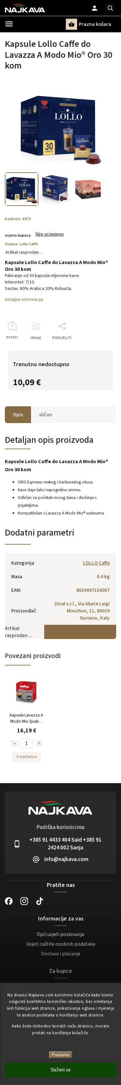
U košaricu (26, 757)
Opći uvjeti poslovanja (60, 934)
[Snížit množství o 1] (14, 743)
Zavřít (96, 349)
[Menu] (9, 24)
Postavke (60, 1054)
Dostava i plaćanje (60, 953)
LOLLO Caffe (96, 563)
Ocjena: (21, 244)
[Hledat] (110, 8)
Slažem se (61, 1070)
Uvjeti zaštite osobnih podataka (60, 944)
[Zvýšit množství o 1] (39, 743)
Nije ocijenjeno (49, 234)
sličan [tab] (45, 414)
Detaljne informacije (24, 299)
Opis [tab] (18, 414)
